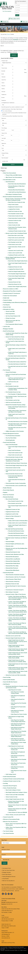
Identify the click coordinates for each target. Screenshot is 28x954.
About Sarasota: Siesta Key (12, 581)
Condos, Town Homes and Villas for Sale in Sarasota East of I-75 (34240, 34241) (17, 619)
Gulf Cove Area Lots (13, 381)
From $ (3, 130)
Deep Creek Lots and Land (15, 454)
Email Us (5, 21)
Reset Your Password (8, 494)
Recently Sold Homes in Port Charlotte (17, 421)
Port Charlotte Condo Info (12, 386)
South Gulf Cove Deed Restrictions (17, 192)
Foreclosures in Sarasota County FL (15, 589)
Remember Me (6, 859)
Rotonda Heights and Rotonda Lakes (15, 543)
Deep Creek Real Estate (11, 444)
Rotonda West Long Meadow (13, 559)
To (12, 135)
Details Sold (6, 298)
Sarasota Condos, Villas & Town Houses (16, 594)
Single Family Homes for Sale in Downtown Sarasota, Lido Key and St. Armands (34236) (17, 642)
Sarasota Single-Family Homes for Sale (15, 638)
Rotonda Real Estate (8, 497)
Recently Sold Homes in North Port (17, 364)
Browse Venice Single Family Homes (17, 286)
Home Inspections (10, 313)
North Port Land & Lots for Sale (16, 240)
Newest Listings (10, 518)
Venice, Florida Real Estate (9, 788)
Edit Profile (2, 949)
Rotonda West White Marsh (12, 570)
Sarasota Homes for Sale (14, 282)
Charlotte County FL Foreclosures (11, 293)
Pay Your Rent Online (11, 437)
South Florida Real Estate (9, 776)
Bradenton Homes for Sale (12, 583)
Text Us (25, 21)
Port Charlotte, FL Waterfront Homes (17, 394)
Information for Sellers (8, 309)
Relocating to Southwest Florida (14, 194)
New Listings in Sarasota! (12, 592)
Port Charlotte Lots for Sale (15, 242)
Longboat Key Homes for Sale (15, 269)
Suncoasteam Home (6, 868)
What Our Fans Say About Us (10, 821)
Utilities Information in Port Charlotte (15, 431)
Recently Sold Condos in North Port (17, 361)
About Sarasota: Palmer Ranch (13, 579)
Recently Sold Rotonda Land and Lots (17, 535)
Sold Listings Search (11, 774)
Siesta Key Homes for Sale (14, 284)
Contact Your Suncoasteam (10, 295)
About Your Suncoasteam (9, 173)
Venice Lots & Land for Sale (15, 252)
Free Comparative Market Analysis (14, 324)
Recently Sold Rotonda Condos (16, 531)
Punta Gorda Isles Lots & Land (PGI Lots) (16, 485)
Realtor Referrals (7, 487)
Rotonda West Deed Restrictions (16, 189)
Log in (25, 948)
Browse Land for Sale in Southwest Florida (16, 233)
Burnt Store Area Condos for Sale (16, 202)
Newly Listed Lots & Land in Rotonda (17, 522)
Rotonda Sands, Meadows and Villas (15, 554)
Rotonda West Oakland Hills (13, 561)
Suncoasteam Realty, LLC (14, 950)
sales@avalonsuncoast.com (11, 902)
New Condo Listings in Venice (13, 790)
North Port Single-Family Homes (16, 271)
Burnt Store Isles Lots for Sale (15, 235)
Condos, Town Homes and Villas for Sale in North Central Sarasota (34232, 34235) (17, 607)
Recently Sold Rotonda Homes (16, 533)
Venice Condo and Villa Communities (15, 794)
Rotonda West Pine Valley (12, 565)
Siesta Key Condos (13, 222)
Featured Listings (7, 300)
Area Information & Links (9, 179)
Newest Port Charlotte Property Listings (15, 404)
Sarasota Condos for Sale (14, 220)
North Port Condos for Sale (15, 211)
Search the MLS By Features (10, 681)
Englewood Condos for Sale (15, 206)
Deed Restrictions (10, 181)
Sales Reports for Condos (14, 689)
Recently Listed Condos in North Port (17, 356)
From (2, 135)
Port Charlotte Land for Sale (13, 400)
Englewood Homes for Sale (15, 266)
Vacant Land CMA (10, 311)
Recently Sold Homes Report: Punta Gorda (16, 463)
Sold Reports (6, 684)
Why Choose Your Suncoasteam (14, 177)
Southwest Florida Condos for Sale (17, 231)
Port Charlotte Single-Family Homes (17, 273)
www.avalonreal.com (6, 937)
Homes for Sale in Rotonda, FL (13, 516)
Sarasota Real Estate (8, 572)
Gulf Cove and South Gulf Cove (13, 402)
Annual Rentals (5, 878)
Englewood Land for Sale (12, 514)
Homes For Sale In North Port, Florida (15, 336)
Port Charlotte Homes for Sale (13, 392)
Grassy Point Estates (11, 372)
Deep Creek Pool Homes (14, 450)
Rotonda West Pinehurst (12, 568)
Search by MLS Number (9, 679)
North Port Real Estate (8, 331)
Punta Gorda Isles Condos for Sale (16, 218)
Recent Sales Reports (8, 490)
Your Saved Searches (8, 833)
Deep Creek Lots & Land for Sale (16, 237)
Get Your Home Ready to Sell (13, 316)
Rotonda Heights (10, 541)
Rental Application (10, 440)
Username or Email (6, 849)
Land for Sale (6, 326)
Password (4, 854)
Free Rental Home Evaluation (13, 435)
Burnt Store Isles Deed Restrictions (17, 183)
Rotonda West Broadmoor (12, 556)
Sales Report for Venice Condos (19, 714)
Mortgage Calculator (8, 328)
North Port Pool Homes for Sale (16, 339)
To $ (13, 130)
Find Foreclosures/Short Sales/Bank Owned (12, 116)
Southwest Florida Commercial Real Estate (13, 778)
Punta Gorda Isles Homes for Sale (14, 473)
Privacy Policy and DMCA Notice (14, 175)
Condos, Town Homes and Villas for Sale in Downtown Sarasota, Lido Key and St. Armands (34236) (17, 598)
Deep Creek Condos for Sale (15, 452)
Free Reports (6, 304)
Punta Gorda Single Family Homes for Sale (16, 465)
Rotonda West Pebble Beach (13, 563)
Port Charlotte (6, 370)
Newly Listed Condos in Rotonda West (17, 520)
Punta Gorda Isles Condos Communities (16, 483)
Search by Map (7, 677)
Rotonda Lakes (9, 546)
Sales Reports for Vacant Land (15, 746)
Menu (4, 24)
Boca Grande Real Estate (12, 499)
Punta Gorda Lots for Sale (14, 244)
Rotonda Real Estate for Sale (13, 552)
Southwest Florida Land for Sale (16, 255)
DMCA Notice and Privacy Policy (8, 942)
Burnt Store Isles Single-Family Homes (17, 260)
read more (17, 890)
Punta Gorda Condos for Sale (15, 215)
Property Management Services (11, 433)
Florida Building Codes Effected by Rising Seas (15, 302)
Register (5, 492)
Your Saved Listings (8, 831)
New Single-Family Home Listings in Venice (16, 792)
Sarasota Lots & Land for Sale (15, 250)
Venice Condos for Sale (14, 225)
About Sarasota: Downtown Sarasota (15, 574)
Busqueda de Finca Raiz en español (12, 291)
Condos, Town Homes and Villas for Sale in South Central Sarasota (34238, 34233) (17, 628)
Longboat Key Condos (14, 209)
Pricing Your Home (10, 318)
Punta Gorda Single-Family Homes (16, 276)
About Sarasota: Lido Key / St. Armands (15, 577)
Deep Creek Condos (13, 204)
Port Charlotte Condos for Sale (16, 213)
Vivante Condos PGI (8, 817)
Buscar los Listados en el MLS (10, 288)
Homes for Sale (7, 307)
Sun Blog (5, 783)
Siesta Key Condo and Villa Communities (16, 675)
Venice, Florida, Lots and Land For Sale (15, 814)
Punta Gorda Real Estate (9, 442)
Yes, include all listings (7, 110)
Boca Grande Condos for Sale (15, 501)
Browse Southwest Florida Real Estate (12, 196)
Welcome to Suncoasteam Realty (11, 819)
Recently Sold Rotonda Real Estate (14, 528)
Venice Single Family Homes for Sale (15, 799)
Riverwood (8, 384)
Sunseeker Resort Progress (10, 785)
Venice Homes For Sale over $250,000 (17, 812)
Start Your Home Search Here (8, 870)
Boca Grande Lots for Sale (14, 503)
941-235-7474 (15, 18)
